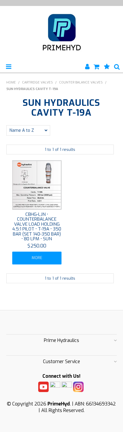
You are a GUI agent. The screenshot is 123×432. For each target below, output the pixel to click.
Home (11, 82)
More (37, 257)
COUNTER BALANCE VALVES (81, 82)
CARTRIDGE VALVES (37, 82)
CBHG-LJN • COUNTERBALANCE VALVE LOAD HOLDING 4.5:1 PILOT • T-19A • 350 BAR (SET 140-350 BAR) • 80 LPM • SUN (36, 226)
